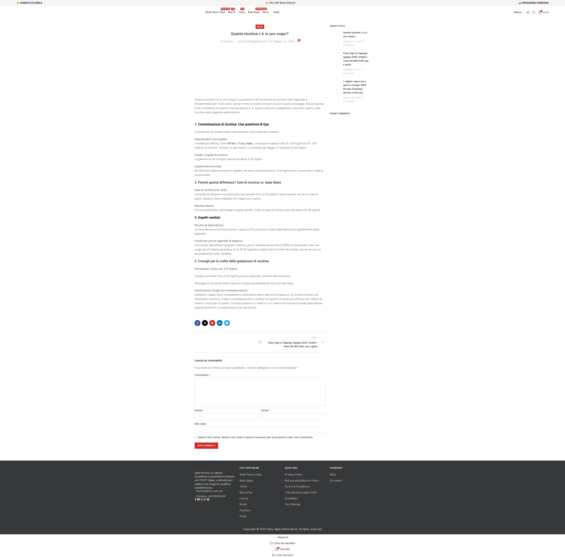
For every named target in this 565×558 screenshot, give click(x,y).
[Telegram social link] (227, 323)
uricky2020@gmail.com (252, 41)
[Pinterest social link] (212, 323)
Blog (260, 26)
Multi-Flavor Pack (251, 474)
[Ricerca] (534, 12)
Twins (243, 486)
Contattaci (291, 498)
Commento (202, 375)
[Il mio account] (528, 12)
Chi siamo (336, 480)
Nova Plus (246, 492)
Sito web (200, 423)
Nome (199, 410)
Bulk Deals (246, 480)
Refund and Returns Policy (302, 480)
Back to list (260, 342)
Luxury (244, 498)
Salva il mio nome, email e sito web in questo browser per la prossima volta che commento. (255, 437)
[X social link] (205, 323)
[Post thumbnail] (335, 39)
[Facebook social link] (197, 323)
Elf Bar (231, 143)
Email (265, 410)
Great (243, 516)
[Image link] (211, 468)
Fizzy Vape (246, 143)
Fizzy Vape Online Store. (283, 529)
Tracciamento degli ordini (301, 492)
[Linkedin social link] (220, 323)
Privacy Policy (293, 474)
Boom (243, 504)
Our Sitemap (293, 504)
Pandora (245, 510)
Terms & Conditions (297, 486)
